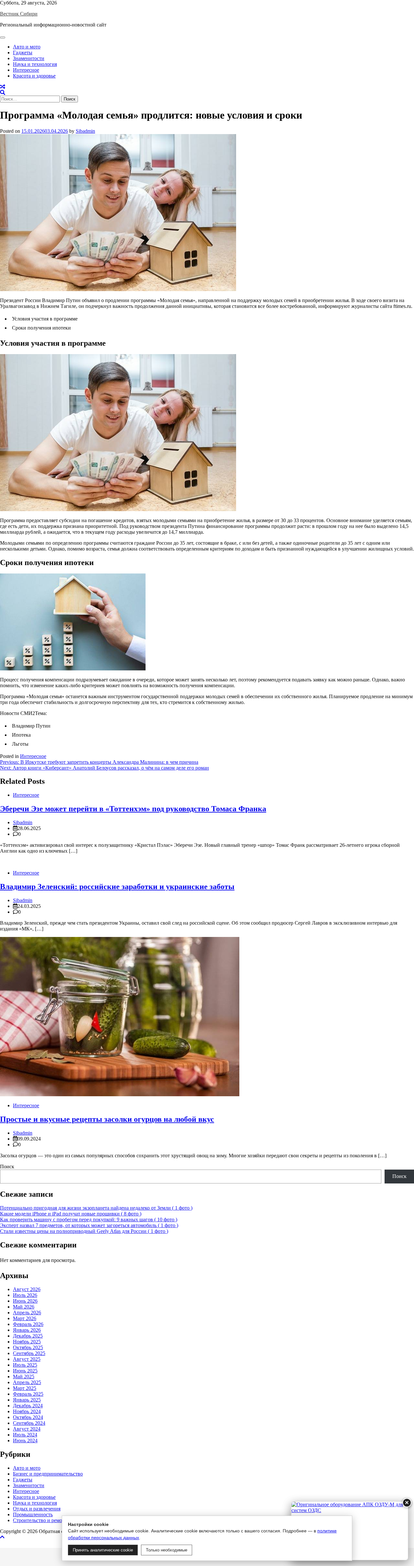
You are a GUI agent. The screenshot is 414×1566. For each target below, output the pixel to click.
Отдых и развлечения (36, 1508)
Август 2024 (26, 1429)
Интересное (26, 70)
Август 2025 (26, 1359)
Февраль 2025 (28, 1394)
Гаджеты (22, 52)
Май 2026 (23, 1306)
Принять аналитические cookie (103, 1550)
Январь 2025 (27, 1400)
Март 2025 (24, 1388)
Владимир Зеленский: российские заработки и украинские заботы (117, 886)
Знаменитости (28, 58)
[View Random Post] (2, 86)
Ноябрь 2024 (27, 1411)
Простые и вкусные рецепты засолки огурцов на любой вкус (107, 1119)
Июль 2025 (25, 1365)
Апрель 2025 (27, 1382)
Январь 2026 (27, 1330)
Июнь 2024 (25, 1440)
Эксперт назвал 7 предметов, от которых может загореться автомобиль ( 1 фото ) (89, 1225)
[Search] (2, 92)
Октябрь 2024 (28, 1417)
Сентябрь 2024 (29, 1423)
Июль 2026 (25, 1295)
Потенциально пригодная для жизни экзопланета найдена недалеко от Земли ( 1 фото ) (96, 1208)
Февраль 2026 (28, 1324)
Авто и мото (26, 46)
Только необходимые (166, 1550)
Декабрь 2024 (28, 1405)
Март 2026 (24, 1318)
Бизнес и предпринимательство (48, 1474)
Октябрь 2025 (28, 1347)
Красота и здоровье (34, 76)
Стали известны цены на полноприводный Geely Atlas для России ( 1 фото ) (84, 1231)
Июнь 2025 (25, 1370)
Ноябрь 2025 (27, 1341)
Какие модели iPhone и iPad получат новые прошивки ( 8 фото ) (70, 1213)
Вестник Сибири (19, 13)
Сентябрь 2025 (29, 1353)
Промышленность (33, 1514)
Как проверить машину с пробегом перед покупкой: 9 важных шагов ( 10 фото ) (88, 1219)
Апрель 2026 (27, 1312)
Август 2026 (26, 1289)
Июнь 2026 (25, 1301)
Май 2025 (23, 1376)
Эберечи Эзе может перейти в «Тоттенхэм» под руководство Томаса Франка (133, 808)
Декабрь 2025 (28, 1336)
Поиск (7, 1166)
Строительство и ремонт (40, 1520)
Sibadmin (85, 131)
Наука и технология (35, 64)
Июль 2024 (25, 1434)
